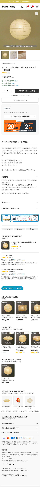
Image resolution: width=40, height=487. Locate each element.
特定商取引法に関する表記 (10, 470)
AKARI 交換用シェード (9, 63)
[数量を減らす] (4, 91)
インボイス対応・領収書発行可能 (21, 116)
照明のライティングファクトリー (15, 474)
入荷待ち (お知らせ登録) (27, 91)
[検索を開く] (22, 6)
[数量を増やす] (11, 91)
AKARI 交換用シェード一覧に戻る (12, 288)
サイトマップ (25, 470)
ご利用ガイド (6, 468)
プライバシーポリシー (19, 468)
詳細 (16, 81)
